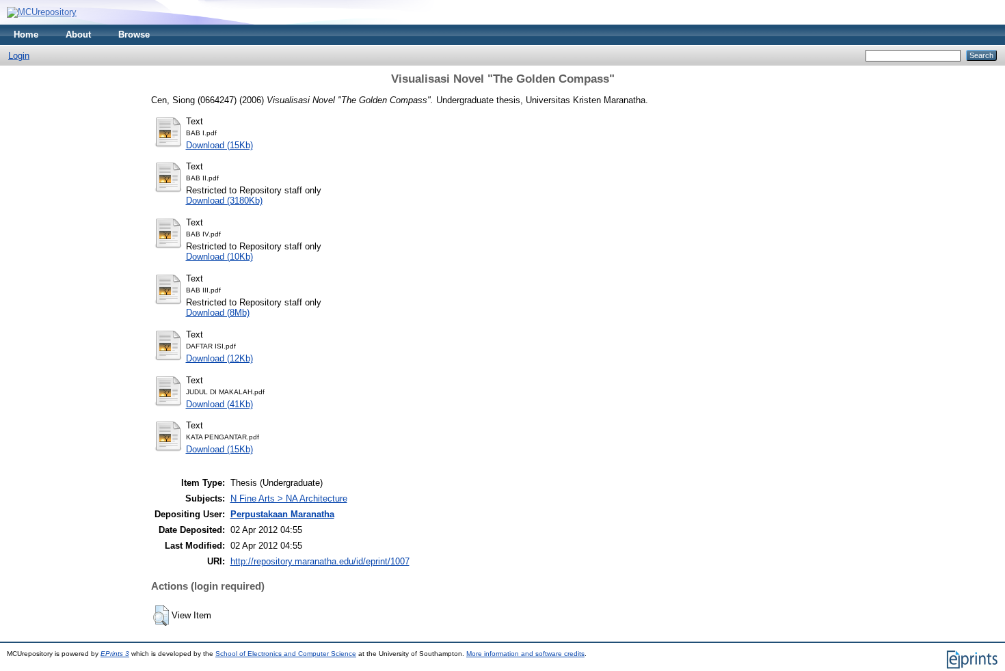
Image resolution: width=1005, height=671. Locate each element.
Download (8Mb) (218, 312)
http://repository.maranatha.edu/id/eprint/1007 (320, 561)
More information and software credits (525, 653)
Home (26, 34)
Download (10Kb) (219, 256)
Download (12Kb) (219, 358)
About (78, 34)
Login (18, 56)
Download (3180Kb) (224, 200)
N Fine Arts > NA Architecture (288, 498)
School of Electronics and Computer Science (285, 653)
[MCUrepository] (41, 12)
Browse (134, 34)
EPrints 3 (114, 653)
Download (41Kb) (219, 404)
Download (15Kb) (219, 145)
